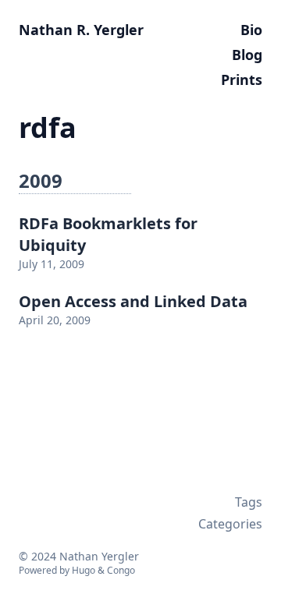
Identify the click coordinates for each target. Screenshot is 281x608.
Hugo (83, 570)
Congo (121, 570)
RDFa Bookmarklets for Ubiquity (108, 234)
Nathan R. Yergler (81, 29)
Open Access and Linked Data (133, 301)
